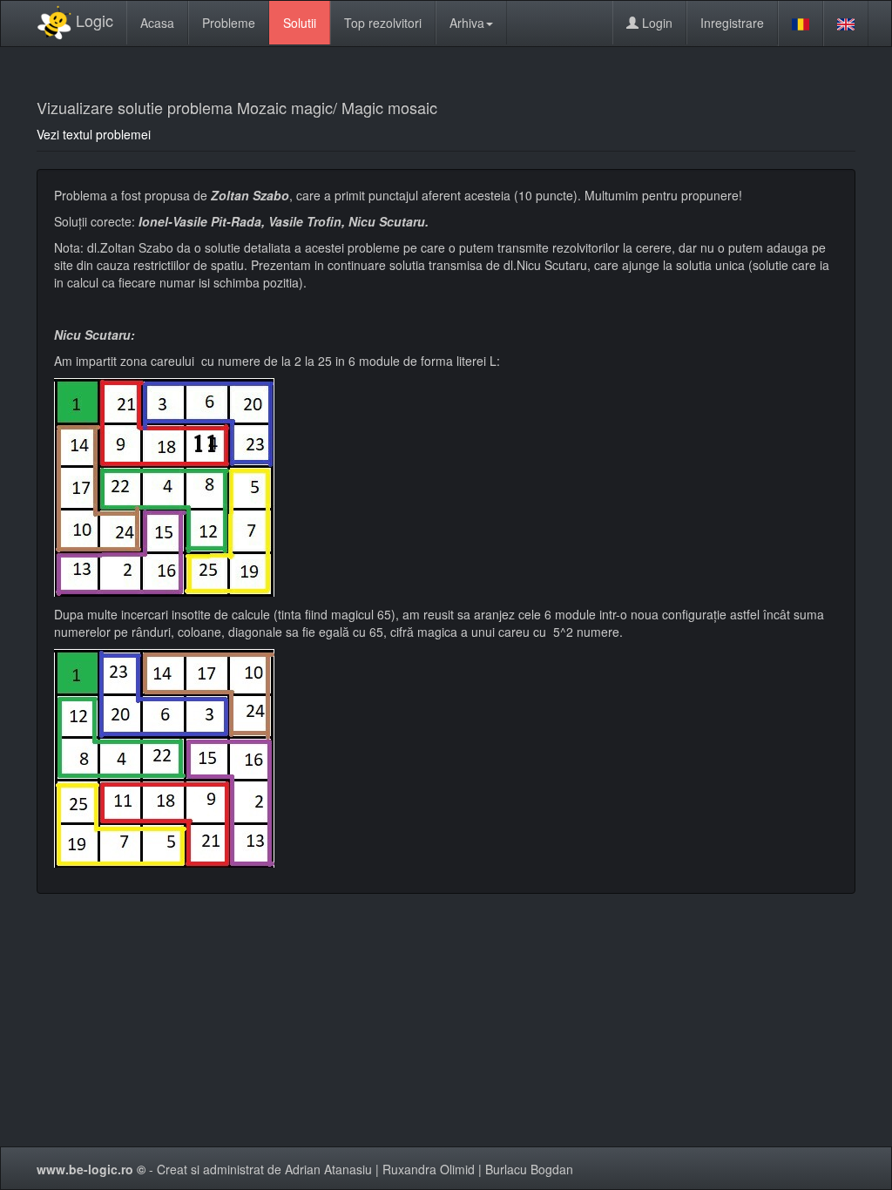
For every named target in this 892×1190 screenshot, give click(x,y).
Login (655, 22)
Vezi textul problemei (94, 134)
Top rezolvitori (383, 22)
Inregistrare (732, 22)
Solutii (299, 22)
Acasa (157, 22)
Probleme (228, 22)
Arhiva (466, 22)
